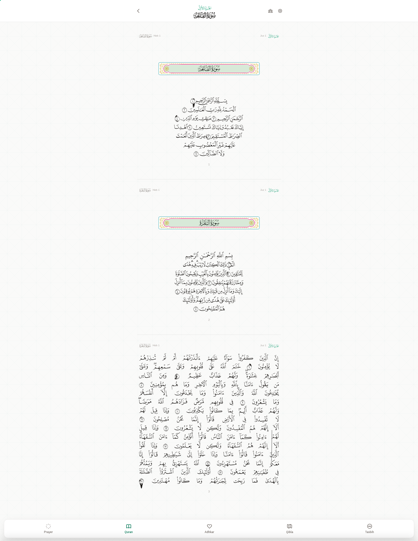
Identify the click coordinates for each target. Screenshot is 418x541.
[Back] (138, 11)
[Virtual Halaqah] (270, 11)
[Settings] (280, 11)
